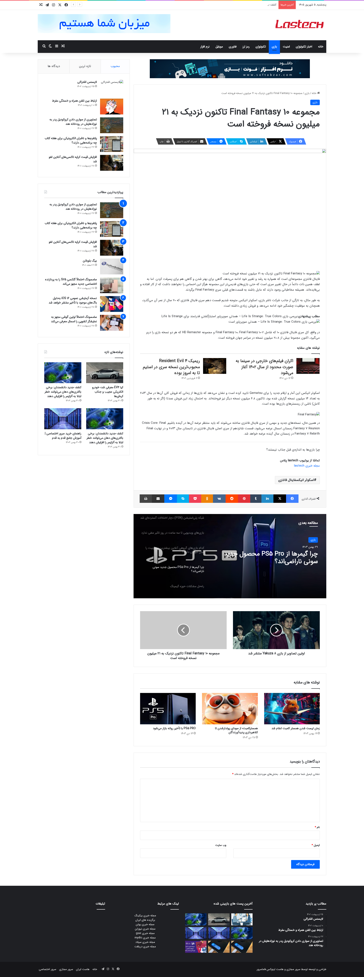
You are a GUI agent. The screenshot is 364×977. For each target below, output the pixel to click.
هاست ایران (83, 969)
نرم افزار (205, 46)
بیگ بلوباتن (90, 260)
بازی (274, 46)
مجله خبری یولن (145, 924)
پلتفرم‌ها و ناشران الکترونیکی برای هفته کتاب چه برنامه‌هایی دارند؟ (71, 140)
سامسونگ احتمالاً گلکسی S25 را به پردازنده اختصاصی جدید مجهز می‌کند (71, 281)
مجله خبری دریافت (145, 946)
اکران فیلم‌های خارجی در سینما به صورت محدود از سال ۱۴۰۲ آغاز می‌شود (264, 367)
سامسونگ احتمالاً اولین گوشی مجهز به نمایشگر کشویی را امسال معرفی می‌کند (74, 319)
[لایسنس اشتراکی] (111, 88)
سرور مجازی (293, 969)
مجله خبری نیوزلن (145, 929)
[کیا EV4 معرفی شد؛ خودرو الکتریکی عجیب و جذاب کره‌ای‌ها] (104, 372)
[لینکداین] (267, 498)
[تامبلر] (255, 498)
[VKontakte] (219, 498)
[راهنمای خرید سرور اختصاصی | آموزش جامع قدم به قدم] (62, 418)
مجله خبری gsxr (145, 933)
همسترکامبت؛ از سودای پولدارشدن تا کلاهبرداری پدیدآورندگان (236, 730)
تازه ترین (85, 66)
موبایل (219, 46)
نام (317, 827)
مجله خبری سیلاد (145, 942)
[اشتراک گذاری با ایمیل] (158, 498)
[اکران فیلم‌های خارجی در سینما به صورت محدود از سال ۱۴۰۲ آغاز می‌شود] (308, 366)
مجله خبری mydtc (145, 937)
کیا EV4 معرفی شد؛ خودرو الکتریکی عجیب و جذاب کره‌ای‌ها (107, 392)
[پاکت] (195, 498)
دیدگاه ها (54, 66)
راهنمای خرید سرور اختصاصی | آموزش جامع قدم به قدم (63, 435)
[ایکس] (279, 498)
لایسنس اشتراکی (87, 82)
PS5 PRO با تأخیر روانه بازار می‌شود (174, 728)
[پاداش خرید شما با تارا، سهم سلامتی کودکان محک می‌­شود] (195, 947)
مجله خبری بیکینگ (145, 915)
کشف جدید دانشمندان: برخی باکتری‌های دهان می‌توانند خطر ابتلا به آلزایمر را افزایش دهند (225, 5)
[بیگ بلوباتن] (111, 266)
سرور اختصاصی (47, 969)
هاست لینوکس (275, 969)
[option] (229, 556)
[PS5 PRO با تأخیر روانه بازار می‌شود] (168, 708)
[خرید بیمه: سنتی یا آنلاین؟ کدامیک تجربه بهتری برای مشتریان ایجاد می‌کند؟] (242, 919)
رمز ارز (246, 46)
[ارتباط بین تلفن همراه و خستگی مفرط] (111, 106)
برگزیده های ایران (145, 920)
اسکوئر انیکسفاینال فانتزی (296, 480)
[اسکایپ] (183, 498)
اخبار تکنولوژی (304, 46)
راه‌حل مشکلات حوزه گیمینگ (281, 554)
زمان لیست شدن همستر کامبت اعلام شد (296, 728)
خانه (320, 46)
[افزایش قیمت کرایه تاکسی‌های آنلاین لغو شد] (111, 163)
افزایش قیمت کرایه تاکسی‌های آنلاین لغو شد (73, 159)
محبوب (115, 66)
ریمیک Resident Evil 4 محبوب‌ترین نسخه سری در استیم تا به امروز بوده (171, 367)
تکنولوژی (261, 46)
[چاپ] (146, 498)
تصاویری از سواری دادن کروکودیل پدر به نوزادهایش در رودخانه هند (73, 121)
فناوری (233, 46)
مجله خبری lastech (307, 465)
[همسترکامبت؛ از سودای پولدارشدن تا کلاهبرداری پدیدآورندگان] (230, 708)
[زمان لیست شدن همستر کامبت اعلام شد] (292, 708)
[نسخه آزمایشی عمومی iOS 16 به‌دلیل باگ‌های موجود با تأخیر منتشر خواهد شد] (111, 304)
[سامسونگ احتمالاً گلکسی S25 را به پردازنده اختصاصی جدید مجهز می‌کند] (111, 285)
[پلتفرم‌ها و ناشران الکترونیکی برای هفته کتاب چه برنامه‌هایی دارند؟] (111, 144)
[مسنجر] (170, 498)
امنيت (286, 46)
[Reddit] (232, 498)
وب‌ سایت (220, 845)
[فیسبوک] (292, 498)
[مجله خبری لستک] (300, 25)
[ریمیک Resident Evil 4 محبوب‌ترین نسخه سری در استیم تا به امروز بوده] (214, 366)
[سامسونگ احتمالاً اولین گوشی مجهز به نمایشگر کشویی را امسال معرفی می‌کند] (111, 323)
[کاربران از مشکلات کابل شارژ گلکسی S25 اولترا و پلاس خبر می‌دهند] (242, 947)
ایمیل (316, 845)
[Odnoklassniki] (207, 498)
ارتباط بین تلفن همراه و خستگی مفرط (74, 100)
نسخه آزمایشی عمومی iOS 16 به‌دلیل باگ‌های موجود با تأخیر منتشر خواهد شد (73, 300)
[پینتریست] (244, 498)
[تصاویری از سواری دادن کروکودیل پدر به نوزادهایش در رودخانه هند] (111, 125)
